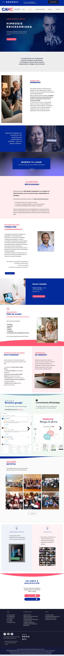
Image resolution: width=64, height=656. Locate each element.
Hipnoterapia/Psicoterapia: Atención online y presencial (52, 2)
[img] (4, 634)
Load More (32, 513)
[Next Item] (28, 429)
